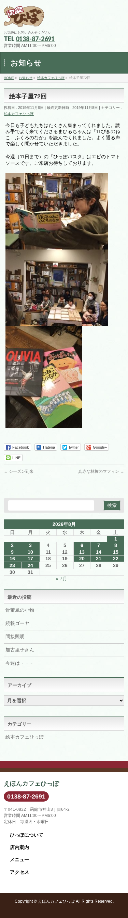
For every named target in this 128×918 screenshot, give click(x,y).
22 (115, 558)
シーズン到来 (18, 471)
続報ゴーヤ (17, 623)
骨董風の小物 (19, 610)
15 (115, 552)
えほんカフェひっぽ (56, 901)
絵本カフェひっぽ (19, 114)
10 (30, 552)
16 (12, 558)
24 (30, 565)
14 (98, 552)
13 (82, 552)
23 (12, 565)
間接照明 (15, 636)
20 (82, 558)
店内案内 (19, 847)
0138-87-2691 (35, 39)
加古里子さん (19, 650)
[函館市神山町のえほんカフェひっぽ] (24, 18)
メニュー (19, 859)
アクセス (19, 872)
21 (98, 558)
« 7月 (61, 578)
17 (30, 558)
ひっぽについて (26, 835)
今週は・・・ (19, 663)
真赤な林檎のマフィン (101, 471)
